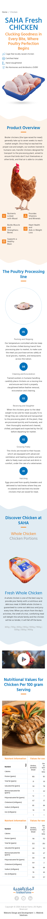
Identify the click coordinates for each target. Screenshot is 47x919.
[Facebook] (16, 898)
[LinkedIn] (30, 898)
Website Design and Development (18, 912)
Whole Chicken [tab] (23, 533)
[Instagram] (23, 898)
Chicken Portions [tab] (23, 538)
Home (4, 12)
